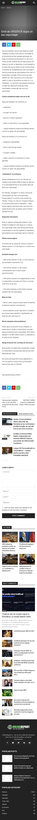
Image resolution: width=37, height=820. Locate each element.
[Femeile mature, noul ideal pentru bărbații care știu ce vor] (7, 682)
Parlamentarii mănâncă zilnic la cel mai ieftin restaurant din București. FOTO (10, 403)
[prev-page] (3, 460)
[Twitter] (9, 45)
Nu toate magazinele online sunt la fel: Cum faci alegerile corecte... (24, 712)
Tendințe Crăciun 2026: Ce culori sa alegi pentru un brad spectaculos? (24, 653)
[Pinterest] (14, 45)
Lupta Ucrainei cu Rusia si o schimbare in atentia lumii (10, 569)
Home (3, 8)
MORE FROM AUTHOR (26, 414)
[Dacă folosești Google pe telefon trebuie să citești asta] (7, 768)
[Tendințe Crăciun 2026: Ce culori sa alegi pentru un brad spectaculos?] (7, 653)
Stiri (21, 563)
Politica (5, 541)
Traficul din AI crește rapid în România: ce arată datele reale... (17, 615)
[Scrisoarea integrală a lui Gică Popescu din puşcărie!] (7, 758)
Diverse (9, 8)
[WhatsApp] (18, 45)
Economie (22, 541)
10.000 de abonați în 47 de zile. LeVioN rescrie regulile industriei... (24, 643)
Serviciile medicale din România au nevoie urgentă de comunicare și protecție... (24, 702)
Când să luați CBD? (20, 690)
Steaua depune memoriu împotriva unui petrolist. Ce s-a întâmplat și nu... (24, 778)
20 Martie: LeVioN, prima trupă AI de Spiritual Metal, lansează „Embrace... (24, 663)
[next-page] (6, 460)
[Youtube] (30, 743)
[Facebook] (4, 45)
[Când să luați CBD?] (7, 692)
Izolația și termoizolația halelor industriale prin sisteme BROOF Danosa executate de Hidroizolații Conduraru (23, 438)
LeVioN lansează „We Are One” (24, 631)
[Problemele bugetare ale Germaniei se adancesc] (27, 537)
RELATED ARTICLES (9, 414)
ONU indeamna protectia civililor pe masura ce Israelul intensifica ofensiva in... (9, 548)
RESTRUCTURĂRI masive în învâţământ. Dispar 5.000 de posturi (27, 402)
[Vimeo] (18, 743)
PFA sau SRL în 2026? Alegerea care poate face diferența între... (24, 672)
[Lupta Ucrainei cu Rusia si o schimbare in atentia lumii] (10, 559)
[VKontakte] (24, 743)
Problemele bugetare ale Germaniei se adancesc (26, 546)
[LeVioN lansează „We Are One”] (7, 633)
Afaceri (4, 610)
